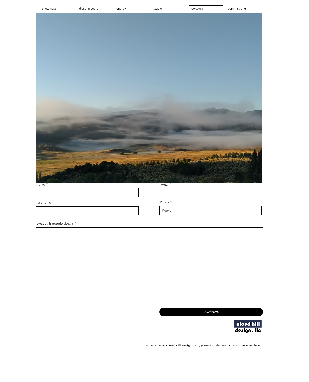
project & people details (55, 223)
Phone (164, 202)
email (165, 184)
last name (44, 202)
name (41, 184)
